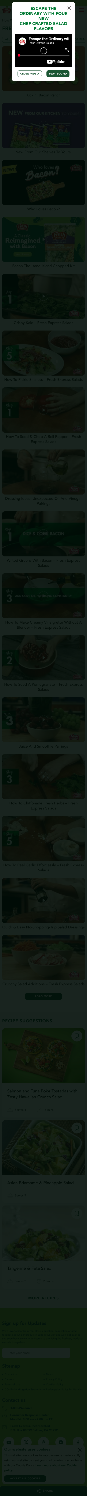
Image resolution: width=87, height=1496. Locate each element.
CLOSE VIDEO (29, 73)
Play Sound (58, 73)
